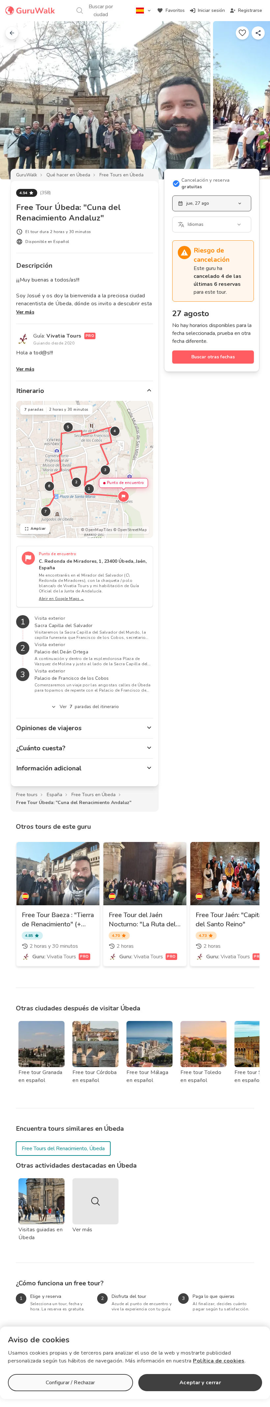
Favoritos (175, 10)
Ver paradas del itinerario (89, 707)
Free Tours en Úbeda (121, 175)
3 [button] (105, 469)
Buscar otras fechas (213, 357)
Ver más (25, 312)
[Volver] (11, 33)
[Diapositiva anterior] (16, 100)
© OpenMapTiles (96, 529)
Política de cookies (219, 1360)
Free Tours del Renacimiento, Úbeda (63, 1148)
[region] (84, 469)
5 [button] (68, 427)
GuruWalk (26, 175)
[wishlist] (242, 33)
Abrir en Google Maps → (61, 598)
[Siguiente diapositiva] (254, 100)
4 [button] (115, 431)
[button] (123, 496)
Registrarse (250, 10)
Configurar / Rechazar (70, 1382)
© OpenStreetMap (130, 529)
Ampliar (38, 528)
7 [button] (45, 511)
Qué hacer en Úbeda (68, 175)
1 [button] (89, 488)
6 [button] (49, 486)
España (54, 795)
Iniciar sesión (211, 10)
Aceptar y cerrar (200, 1382)
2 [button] (76, 482)
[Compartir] (258, 33)
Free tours (27, 795)
